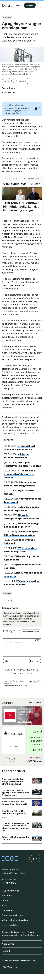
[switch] (37, 108)
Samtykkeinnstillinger (12, 915)
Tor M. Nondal (9, 883)
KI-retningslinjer (10, 925)
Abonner (29, 5)
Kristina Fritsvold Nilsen (14, 873)
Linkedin (6, 900)
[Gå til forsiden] (7, 5)
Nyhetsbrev (8, 910)
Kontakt (6, 951)
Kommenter (22, 81)
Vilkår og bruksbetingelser (15, 920)
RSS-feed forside (10, 891)
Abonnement (8, 944)
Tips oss (35, 858)
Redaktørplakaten (32, 935)
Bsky (4, 905)
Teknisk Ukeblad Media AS (24, 961)
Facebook (7, 895)
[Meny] (39, 5)
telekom (7, 17)
